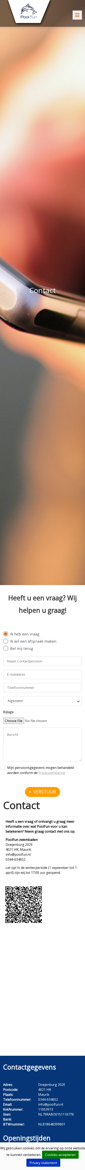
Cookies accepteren (60, 1154)
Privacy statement (43, 1163)
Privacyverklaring (51, 773)
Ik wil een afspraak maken (33, 641)
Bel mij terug (21, 648)
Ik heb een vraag (24, 634)
